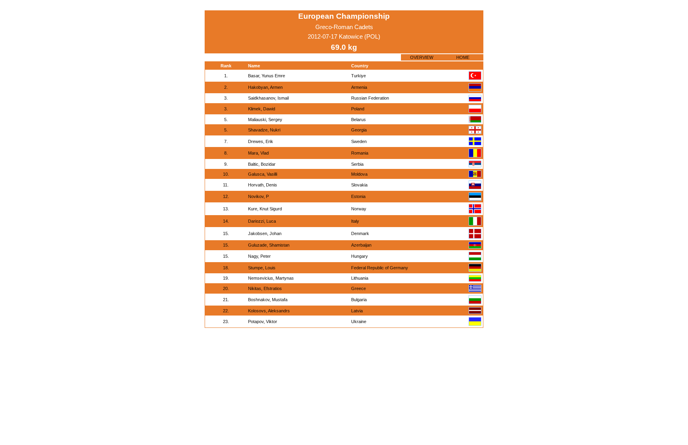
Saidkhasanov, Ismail (268, 98)
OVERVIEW (421, 57)
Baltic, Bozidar (262, 164)
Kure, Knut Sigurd (265, 208)
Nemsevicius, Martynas (271, 278)
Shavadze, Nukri (264, 129)
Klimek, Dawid (261, 108)
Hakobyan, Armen (265, 87)
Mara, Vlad (258, 153)
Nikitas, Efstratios (265, 288)
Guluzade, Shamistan (268, 245)
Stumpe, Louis (262, 267)
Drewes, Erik (260, 141)
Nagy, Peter (259, 256)
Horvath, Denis (262, 184)
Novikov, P (258, 196)
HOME (462, 57)
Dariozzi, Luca (262, 221)
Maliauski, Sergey (265, 119)
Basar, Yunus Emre (266, 75)
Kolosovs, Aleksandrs (269, 310)
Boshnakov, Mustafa (267, 299)
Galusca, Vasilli (262, 174)
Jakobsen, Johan (264, 233)
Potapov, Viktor (262, 321)
